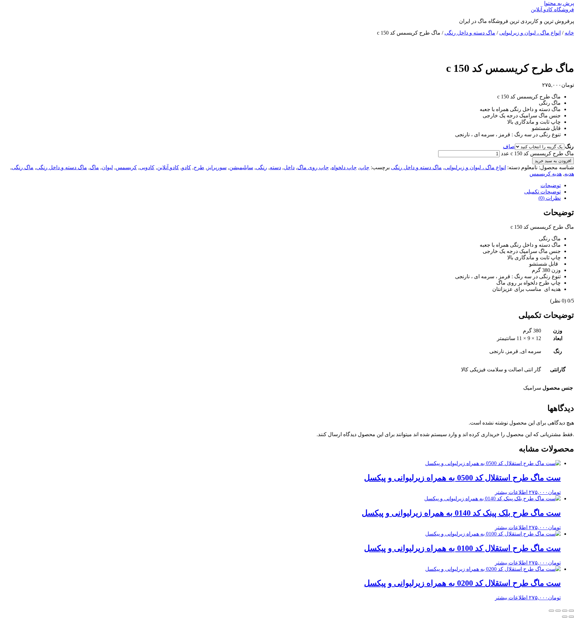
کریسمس (126, 167)
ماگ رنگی (23, 167)
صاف (509, 146)
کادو (186, 167)
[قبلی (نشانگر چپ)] (571, 617)
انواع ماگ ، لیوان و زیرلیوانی (530, 33)
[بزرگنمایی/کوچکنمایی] (571, 611)
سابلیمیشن (241, 167)
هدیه (569, 174)
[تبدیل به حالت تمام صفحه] (564, 611)
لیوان (107, 167)
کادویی (147, 167)
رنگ (569, 146)
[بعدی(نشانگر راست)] (564, 617)
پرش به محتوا (559, 3)
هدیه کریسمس (545, 174)
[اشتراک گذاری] (558, 611)
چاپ (364, 167)
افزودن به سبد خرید (553, 160)
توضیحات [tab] (550, 185)
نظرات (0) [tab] (549, 198)
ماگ (94, 167)
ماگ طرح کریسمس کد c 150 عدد (537, 153)
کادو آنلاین (168, 167)
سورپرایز (217, 167)
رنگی (261, 167)
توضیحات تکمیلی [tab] (542, 191)
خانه (569, 33)
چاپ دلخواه (344, 167)
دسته (275, 167)
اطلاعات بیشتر (511, 492)
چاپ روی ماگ (313, 167)
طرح (199, 167)
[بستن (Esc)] (551, 611)
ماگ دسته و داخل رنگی (469, 33)
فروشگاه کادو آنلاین (552, 9)
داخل (289, 167)
